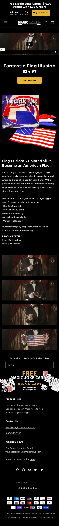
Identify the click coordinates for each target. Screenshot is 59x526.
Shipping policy (46, 518)
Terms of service (30, 518)
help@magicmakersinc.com (20, 427)
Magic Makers (17, 513)
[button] (5, 23)
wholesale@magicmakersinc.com (23, 451)
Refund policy (49, 513)
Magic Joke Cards (40, 13)
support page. (22, 412)
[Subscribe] (50, 365)
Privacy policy (14, 518)
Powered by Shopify (32, 513)
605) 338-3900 (13, 433)
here (32, 459)
